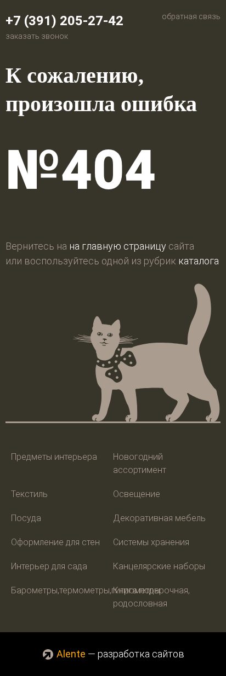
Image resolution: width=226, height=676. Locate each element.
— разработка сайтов (120, 654)
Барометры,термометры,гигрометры (85, 590)
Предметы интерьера (54, 457)
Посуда (26, 518)
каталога (198, 261)
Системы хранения (151, 542)
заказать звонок (36, 36)
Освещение (136, 494)
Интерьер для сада (49, 566)
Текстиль (29, 494)
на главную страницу (117, 246)
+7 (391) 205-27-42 (64, 20)
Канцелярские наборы (159, 566)
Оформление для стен (55, 542)
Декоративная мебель (159, 518)
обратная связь (191, 16)
